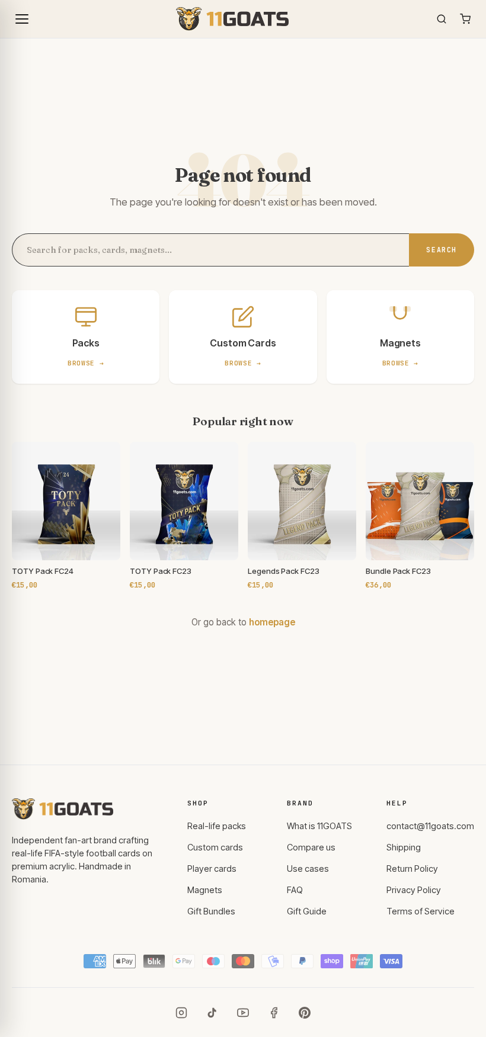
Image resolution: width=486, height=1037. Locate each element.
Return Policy (412, 868)
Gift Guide (307, 911)
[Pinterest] (304, 1012)
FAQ (295, 890)
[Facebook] (273, 1012)
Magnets (204, 890)
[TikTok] (212, 1012)
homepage (272, 622)
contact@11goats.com (430, 826)
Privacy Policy (413, 890)
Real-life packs (216, 826)
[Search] (441, 19)
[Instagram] (181, 1012)
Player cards (211, 868)
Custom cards (215, 847)
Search (441, 249)
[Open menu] (21, 19)
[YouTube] (243, 1012)
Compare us (311, 847)
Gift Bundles (211, 911)
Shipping (403, 847)
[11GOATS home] (232, 19)
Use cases (308, 868)
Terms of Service (420, 911)
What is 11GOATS (319, 826)
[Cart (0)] (465, 19)
